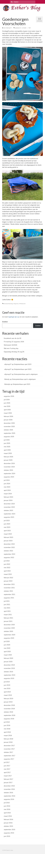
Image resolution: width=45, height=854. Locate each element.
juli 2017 (7, 762)
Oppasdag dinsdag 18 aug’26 (14, 352)
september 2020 (9, 635)
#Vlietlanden (22, 303)
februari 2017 (8, 779)
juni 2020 (7, 645)
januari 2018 (8, 742)
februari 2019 (8, 698)
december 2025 (9, 423)
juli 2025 (7, 440)
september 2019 (9, 675)
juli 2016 (7, 803)
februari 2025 (8, 457)
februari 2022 (8, 577)
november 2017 (9, 749)
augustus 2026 (9, 396)
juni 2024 (7, 483)
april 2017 (7, 772)
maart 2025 (8, 453)
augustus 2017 (9, 759)
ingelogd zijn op (13, 317)
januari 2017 (8, 782)
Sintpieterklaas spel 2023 (22, 364)
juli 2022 (7, 561)
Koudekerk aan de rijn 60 (12, 338)
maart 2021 (8, 614)
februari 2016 (8, 819)
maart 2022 (8, 574)
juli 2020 (7, 641)
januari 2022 (8, 581)
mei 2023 (7, 527)
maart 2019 (8, 695)
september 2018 (9, 715)
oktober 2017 (8, 752)
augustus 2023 (9, 517)
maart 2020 (8, 655)
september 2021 (9, 594)
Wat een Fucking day (11, 348)
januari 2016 (8, 823)
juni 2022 (7, 564)
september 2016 (9, 796)
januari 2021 (8, 621)
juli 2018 (7, 722)
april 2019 (7, 692)
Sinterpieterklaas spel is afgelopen (26, 374)
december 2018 (9, 705)
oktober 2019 (8, 672)
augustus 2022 (9, 557)
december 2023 (9, 504)
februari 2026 (8, 416)
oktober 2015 (8, 826)
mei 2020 (7, 648)
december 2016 (9, 786)
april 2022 (7, 571)
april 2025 (7, 450)
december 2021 (9, 584)
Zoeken (5, 322)
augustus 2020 (9, 638)
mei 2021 (7, 608)
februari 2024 (8, 497)
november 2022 (9, 547)
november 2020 (9, 628)
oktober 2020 (8, 631)
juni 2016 (7, 806)
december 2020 (9, 624)
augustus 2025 (9, 436)
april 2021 (7, 611)
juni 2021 (7, 604)
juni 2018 (7, 725)
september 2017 (9, 755)
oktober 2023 (8, 510)
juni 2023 (7, 524)
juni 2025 (7, 443)
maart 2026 (8, 413)
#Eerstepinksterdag (8, 303)
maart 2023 (8, 534)
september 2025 (9, 433)
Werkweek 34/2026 (10, 345)
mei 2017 (7, 769)
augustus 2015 (9, 833)
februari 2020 (8, 658)
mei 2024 (7, 487)
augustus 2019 (9, 678)
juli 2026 (7, 399)
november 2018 (9, 708)
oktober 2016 (8, 792)
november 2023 (9, 507)
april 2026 (7, 410)
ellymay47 (8, 27)
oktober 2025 (8, 430)
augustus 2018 (9, 719)
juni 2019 (7, 685)
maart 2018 (8, 735)
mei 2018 (7, 729)
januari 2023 (8, 541)
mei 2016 (7, 809)
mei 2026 (7, 406)
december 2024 (9, 463)
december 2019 (9, 665)
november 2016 (9, 789)
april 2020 (7, 651)
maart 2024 (8, 494)
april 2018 (7, 732)
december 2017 (9, 745)
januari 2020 (8, 661)
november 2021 (9, 588)
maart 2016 (8, 816)
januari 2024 (8, 500)
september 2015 (9, 829)
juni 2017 (7, 766)
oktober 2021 (8, 591)
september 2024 (9, 473)
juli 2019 (7, 682)
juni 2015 (7, 836)
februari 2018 (8, 739)
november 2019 (9, 668)
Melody (6, 379)
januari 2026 (8, 420)
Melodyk (7, 384)
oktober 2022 (8, 551)
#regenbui (16, 303)
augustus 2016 (9, 799)
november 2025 (9, 426)
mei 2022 (7, 567)
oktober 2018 (8, 712)
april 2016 (7, 813)
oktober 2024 (8, 470)
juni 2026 (7, 403)
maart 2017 (8, 776)
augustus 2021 (9, 598)
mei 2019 (7, 688)
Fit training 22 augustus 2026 (14, 341)
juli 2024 (7, 480)
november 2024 (9, 467)
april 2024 (7, 490)
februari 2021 (8, 618)
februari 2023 (8, 537)
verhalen (24, 27)
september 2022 (9, 554)
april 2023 (7, 530)
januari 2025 (8, 460)
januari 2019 (8, 702)
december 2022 (9, 544)
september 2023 (9, 514)
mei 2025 (7, 446)
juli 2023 (7, 520)
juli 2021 (7, 601)
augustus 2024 (9, 477)
